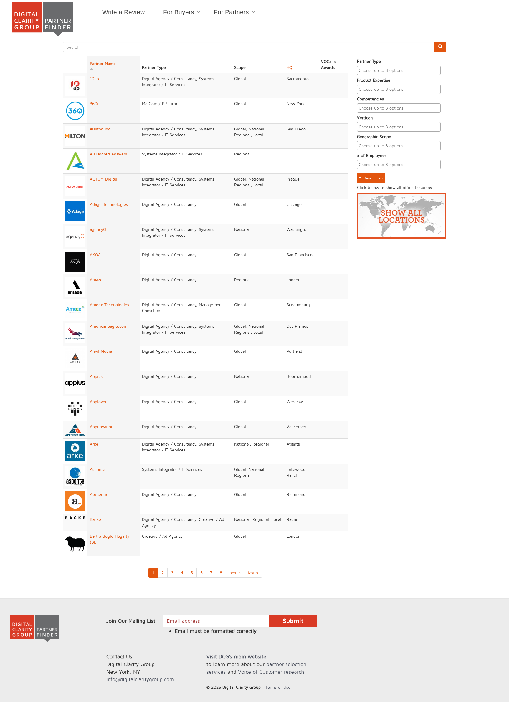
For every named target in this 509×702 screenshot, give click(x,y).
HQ (289, 67)
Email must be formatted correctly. (216, 631)
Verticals (365, 117)
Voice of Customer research (271, 672)
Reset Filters (373, 178)
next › (235, 572)
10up (94, 78)
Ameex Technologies (109, 304)
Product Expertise (373, 79)
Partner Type (369, 61)
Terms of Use (277, 687)
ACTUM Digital (103, 178)
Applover (98, 401)
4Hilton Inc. (101, 128)
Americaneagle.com (108, 326)
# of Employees (371, 155)
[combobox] (399, 70)
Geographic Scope (374, 136)
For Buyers (174, 13)
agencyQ (98, 229)
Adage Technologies (109, 204)
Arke (94, 443)
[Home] (42, 19)
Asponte (97, 469)
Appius (96, 376)
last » (253, 572)
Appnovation (101, 426)
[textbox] (400, 70)
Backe (95, 519)
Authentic (99, 494)
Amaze (96, 279)
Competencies (370, 98)
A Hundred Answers (108, 153)
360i (94, 103)
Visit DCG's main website (236, 656)
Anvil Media (101, 351)
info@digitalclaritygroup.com (140, 679)
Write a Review (123, 12)
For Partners (227, 13)
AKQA (95, 254)
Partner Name (103, 63)
